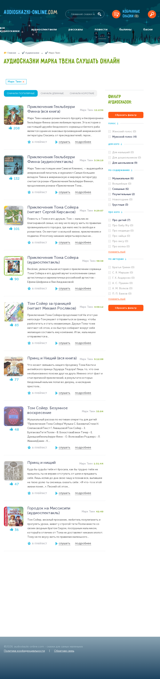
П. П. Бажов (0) (122, 293)
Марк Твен (14, 81)
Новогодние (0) (122, 199)
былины (125, 29)
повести (101, 29)
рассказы (75, 29)
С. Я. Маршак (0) (122, 272)
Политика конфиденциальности (24, 650)
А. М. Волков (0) (122, 288)
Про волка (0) (121, 246)
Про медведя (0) (123, 230)
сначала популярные (21, 93)
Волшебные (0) (121, 183)
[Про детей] (125, 220)
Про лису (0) (120, 241)
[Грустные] (125, 205)
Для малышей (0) (123, 152)
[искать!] (99, 14)
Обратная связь (64, 650)
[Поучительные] (125, 194)
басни (148, 29)
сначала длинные (52, 93)
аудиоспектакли (44, 29)
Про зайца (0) (121, 236)
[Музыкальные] (125, 178)
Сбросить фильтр (126, 115)
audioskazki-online (31, 13)
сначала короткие (82, 93)
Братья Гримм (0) (123, 267)
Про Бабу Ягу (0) (122, 225)
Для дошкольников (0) (126, 157)
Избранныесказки (131, 14)
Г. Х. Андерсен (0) (123, 277)
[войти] (152, 14)
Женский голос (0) (124, 131)
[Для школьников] (125, 163)
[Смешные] (125, 189)
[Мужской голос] (125, 137)
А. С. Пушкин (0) (122, 283)
